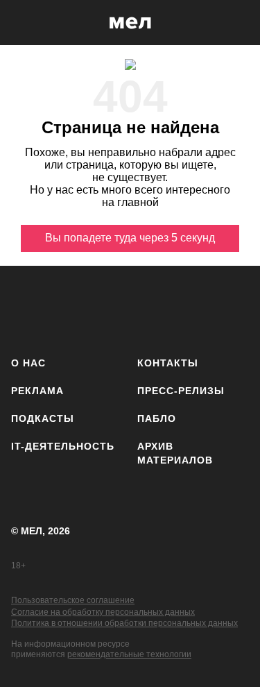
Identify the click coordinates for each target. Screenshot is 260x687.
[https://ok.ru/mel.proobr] (230, 308)
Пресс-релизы (181, 390)
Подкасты (42, 418)
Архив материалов (175, 453)
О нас (28, 362)
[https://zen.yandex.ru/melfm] (67, 308)
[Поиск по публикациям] (21, 23)
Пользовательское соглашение (73, 600)
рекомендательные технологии (129, 654)
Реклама (37, 390)
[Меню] (239, 23)
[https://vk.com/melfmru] (108, 308)
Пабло (156, 418)
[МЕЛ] (130, 22)
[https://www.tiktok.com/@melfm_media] (149, 308)
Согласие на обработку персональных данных (103, 612)
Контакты (167, 362)
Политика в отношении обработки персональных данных (124, 623)
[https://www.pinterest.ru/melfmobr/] (190, 308)
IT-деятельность (62, 446)
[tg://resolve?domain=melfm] (26, 308)
